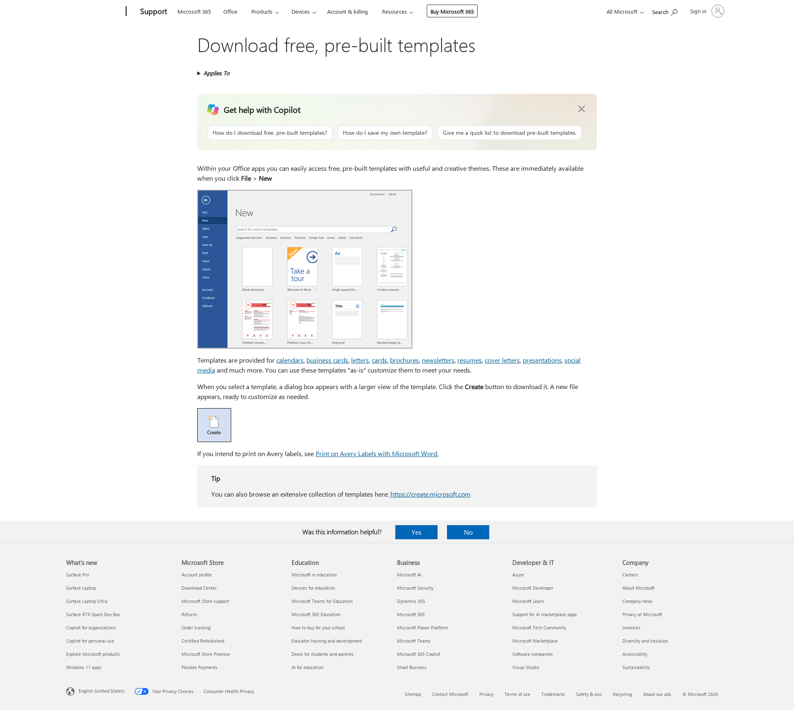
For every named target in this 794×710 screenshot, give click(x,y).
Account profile (197, 574)
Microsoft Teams (413, 641)
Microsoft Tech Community (539, 627)
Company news (637, 601)
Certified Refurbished (203, 641)
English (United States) (101, 691)
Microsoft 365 (194, 11)
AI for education (307, 667)
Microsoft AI (409, 574)
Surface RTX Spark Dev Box (93, 614)
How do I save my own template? (385, 132)
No (468, 532)
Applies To (216, 73)
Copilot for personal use (90, 641)
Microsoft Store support (205, 601)
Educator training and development (327, 641)
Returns (189, 614)
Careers (630, 574)
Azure (518, 574)
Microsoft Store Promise (206, 654)
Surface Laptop (81, 588)
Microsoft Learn (528, 601)
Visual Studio (525, 667)
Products (262, 11)
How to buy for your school (318, 627)
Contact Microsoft (450, 694)
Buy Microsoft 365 (452, 11)
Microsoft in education (314, 574)
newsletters (438, 360)
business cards (327, 360)
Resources (394, 11)
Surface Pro (77, 574)
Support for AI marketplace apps (544, 614)
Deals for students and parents (323, 654)
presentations (542, 360)
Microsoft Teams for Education (322, 601)
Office (230, 11)
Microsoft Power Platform (422, 627)
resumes (469, 360)
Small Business (412, 667)
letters (360, 360)
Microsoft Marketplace (535, 641)
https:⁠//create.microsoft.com (430, 494)
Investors (631, 627)
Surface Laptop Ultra (87, 601)
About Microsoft (638, 588)
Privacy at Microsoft (642, 614)
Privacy (486, 694)
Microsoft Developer (532, 588)
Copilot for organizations (91, 627)
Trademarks (553, 694)
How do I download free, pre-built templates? (270, 132)
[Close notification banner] (582, 109)
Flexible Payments (200, 667)
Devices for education (313, 588)
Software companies (532, 654)
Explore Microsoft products (93, 654)
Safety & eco (589, 694)
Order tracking (196, 627)
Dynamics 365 (411, 601)
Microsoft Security (415, 588)
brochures (404, 360)
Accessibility (634, 654)
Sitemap (412, 694)
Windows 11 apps (83, 667)
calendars (290, 360)
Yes (416, 532)
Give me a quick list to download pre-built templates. (509, 132)
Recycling (622, 694)
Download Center (199, 588)
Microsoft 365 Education (316, 614)
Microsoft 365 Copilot (418, 654)
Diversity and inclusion (645, 641)
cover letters (502, 360)
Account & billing (347, 11)
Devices (301, 11)
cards (379, 360)
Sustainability (636, 667)
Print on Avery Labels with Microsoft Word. (377, 453)
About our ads (657, 694)
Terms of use (517, 694)
